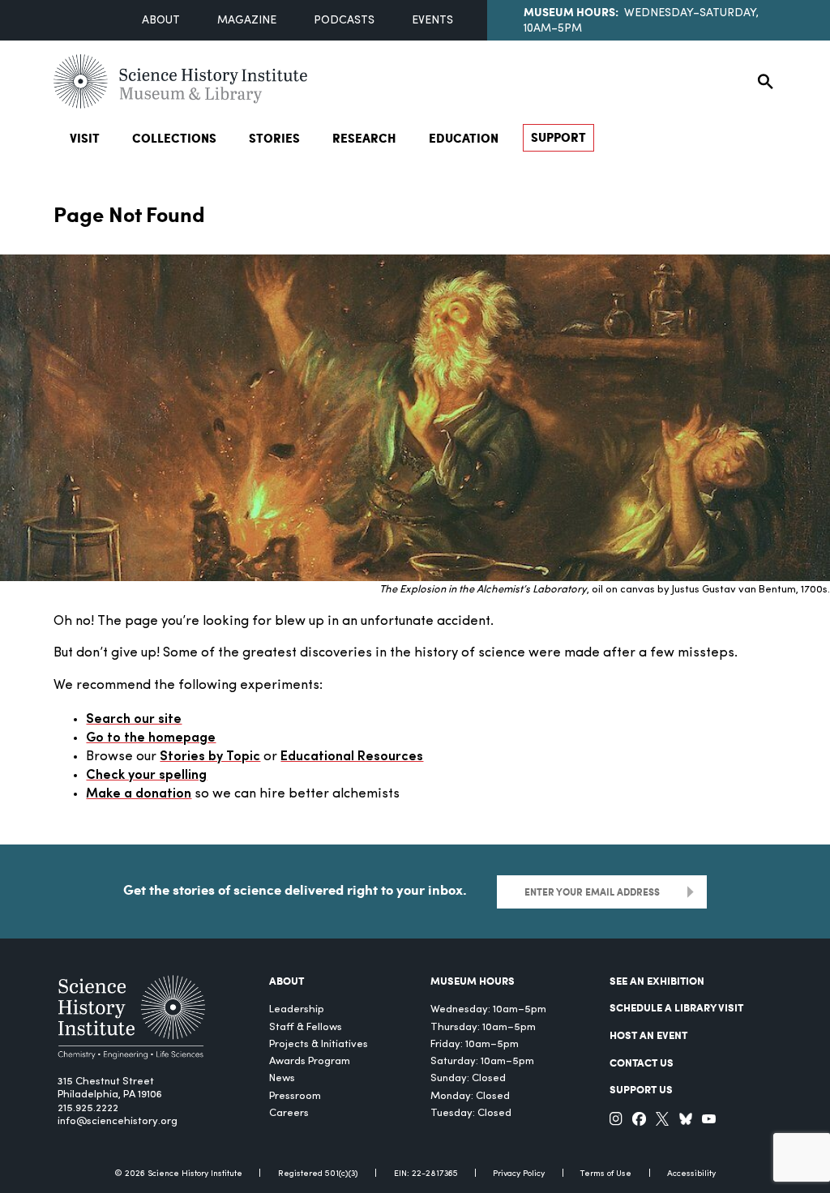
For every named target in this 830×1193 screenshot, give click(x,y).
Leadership (296, 1009)
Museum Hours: (571, 11)
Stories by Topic (210, 756)
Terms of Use (605, 1173)
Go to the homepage (151, 738)
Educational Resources (351, 756)
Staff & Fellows (305, 1027)
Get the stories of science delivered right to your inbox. (295, 889)
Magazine (246, 21)
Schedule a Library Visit (676, 1007)
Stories (274, 138)
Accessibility (691, 1173)
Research (364, 138)
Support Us (641, 1089)
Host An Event (648, 1034)
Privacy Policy (519, 1173)
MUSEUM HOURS (472, 980)
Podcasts (344, 21)
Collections (174, 138)
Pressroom (295, 1096)
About (161, 21)
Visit (85, 138)
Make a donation (138, 794)
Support (558, 137)
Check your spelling (146, 775)
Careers (289, 1113)
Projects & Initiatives (318, 1044)
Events (432, 21)
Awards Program (309, 1061)
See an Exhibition (657, 980)
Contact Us (642, 1062)
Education (463, 138)
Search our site (134, 719)
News (282, 1078)
